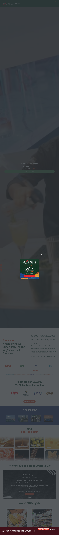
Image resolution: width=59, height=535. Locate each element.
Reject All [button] (46, 529)
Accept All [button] (41, 529)
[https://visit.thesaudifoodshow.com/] (29, 278)
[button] (53, 529)
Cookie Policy (22, 532)
